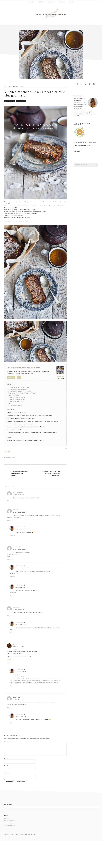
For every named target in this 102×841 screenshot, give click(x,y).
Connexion (6, 818)
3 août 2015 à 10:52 (18, 646)
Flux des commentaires (10, 823)
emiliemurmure (19, 526)
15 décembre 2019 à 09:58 (20, 512)
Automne (22, 86)
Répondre (10, 501)
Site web (6, 773)
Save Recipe (11, 377)
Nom (6, 758)
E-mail (6, 765)
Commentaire (8, 741)
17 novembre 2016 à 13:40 (23, 587)
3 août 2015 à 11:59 (21, 671)
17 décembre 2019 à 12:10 (23, 529)
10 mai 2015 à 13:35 (18, 699)
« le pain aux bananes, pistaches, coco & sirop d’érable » (43, 202)
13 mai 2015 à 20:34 (21, 716)
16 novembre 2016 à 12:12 (20, 549)
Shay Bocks (31, 834)
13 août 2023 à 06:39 (18, 494)
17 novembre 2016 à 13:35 (23, 568)
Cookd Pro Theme (20, 834)
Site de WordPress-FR (9, 825)
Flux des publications (9, 820)
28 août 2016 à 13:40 (21, 624)
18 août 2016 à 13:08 (18, 609)
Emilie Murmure (51, 14)
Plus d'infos (77, 115)
